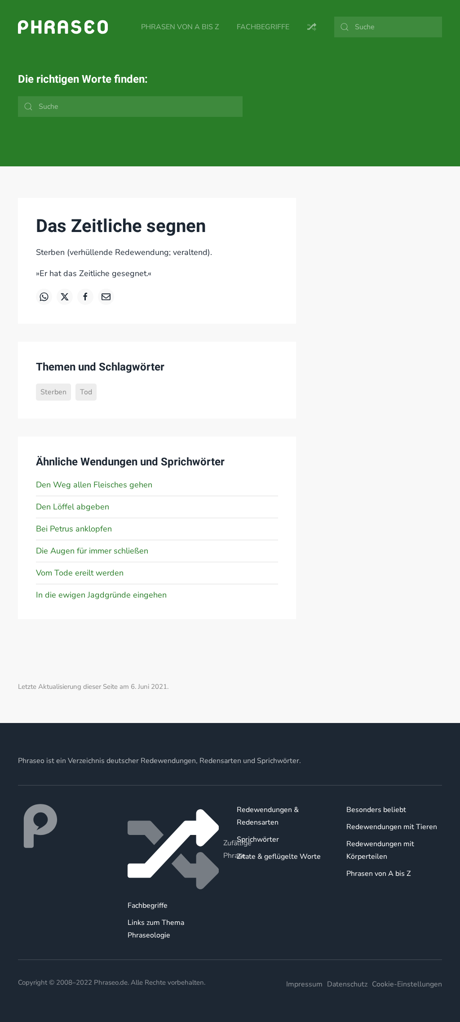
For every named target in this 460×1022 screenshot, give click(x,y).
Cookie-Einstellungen (407, 984)
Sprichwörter (258, 839)
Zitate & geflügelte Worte (279, 856)
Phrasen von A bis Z (180, 27)
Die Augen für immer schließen (92, 550)
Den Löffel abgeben (72, 506)
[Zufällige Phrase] (176, 849)
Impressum (304, 984)
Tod (86, 392)
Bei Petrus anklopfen (74, 528)
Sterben (53, 392)
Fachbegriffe (263, 27)
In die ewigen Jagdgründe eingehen (101, 594)
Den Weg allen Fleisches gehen (94, 484)
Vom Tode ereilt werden (80, 572)
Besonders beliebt (376, 810)
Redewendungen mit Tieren (391, 827)
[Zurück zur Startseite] (63, 27)
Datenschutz (347, 984)
